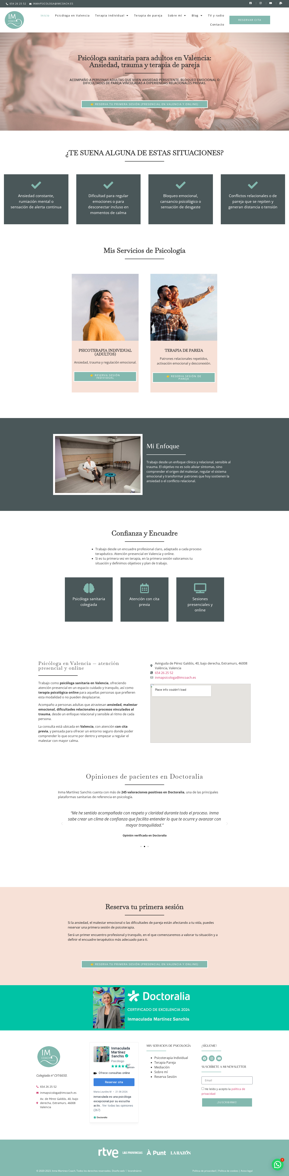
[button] (62, 824)
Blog (195, 15)
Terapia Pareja (165, 1062)
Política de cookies (228, 1170)
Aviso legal (247, 1170)
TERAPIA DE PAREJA (184, 350)
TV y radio (216, 15)
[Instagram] (212, 1058)
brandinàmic (135, 1170)
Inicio (45, 15)
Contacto (217, 24)
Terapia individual (109, 15)
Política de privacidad (204, 1170)
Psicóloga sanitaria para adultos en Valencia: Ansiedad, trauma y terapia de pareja (144, 61)
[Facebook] (204, 1058)
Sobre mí (175, 15)
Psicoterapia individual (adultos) (105, 352)
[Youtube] (219, 1058)
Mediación (162, 1067)
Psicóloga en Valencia (72, 15)
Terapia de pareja (148, 15)
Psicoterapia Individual (171, 1058)
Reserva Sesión (165, 1076)
